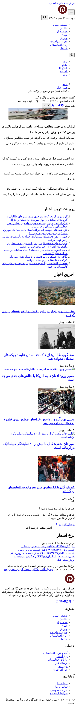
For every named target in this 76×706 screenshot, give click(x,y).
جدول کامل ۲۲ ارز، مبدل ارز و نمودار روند (28, 569)
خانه (65, 84)
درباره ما (62, 683)
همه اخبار (62, 31)
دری (65, 61)
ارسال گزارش (66, 524)
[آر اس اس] (57, 601)
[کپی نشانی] (46, 105)
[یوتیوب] (60, 601)
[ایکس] (69, 601)
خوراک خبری (60, 669)
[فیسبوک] (73, 601)
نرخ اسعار (62, 656)
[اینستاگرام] (66, 601)
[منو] (71, 12)
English (63, 68)
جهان (65, 34)
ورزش (64, 38)
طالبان (64, 28)
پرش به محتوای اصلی (62, 3)
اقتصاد (64, 48)
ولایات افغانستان (58, 659)
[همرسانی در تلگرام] (59, 105)
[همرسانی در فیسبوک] (55, 105)
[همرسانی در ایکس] (52, 105)
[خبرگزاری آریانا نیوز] (55, 12)
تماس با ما (61, 686)
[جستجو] (44, 17)
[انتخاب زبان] (72, 55)
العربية (64, 71)
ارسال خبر (61, 662)
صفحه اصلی (60, 24)
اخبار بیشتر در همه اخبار (38, 527)
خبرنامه (63, 666)
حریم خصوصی (59, 690)
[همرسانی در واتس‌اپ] (62, 105)
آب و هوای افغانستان (55, 652)
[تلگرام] (63, 601)
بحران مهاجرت (59, 41)
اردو (65, 74)
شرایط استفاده (59, 693)
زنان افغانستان (59, 44)
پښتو (65, 64)
